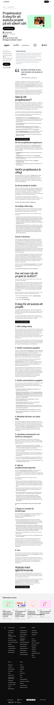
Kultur (21, 675)
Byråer (33, 655)
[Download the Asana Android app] (18, 702)
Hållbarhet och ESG (23, 687)
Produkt (33, 638)
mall (25, 263)
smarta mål (19, 290)
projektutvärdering (30, 426)
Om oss (21, 664)
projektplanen (30, 350)
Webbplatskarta (11, 688)
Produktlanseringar (23, 644)
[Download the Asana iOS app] (11, 702)
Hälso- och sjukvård (35, 642)
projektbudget (18, 393)
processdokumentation (38, 392)
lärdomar (28, 109)
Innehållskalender (23, 632)
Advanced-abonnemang (13, 642)
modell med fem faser (36, 145)
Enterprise (10, 644)
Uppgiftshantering (23, 652)
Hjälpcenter (10, 664)
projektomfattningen (37, 295)
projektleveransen (32, 117)
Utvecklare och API (11, 684)
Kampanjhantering (23, 630)
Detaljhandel (34, 644)
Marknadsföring (35, 632)
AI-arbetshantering (11, 648)
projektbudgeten (28, 127)
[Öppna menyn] (50, 2)
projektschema (26, 393)
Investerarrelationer (23, 679)
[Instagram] (31, 700)
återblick (23, 426)
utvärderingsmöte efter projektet (26, 470)
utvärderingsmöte (19, 243)
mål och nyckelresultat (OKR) (30, 288)
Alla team (33, 657)
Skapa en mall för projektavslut (22, 139)
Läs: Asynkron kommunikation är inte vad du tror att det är (26, 268)
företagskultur (36, 554)
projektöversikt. (37, 155)
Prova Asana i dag (8, 28)
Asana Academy (11, 669)
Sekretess (22, 683)
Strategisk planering (24, 648)
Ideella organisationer (36, 653)
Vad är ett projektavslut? (7, 51)
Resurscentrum (11, 675)
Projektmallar (10, 680)
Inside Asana (22, 673)
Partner (9, 686)
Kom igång (46, 1)
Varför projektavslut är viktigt (7, 53)
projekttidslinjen (25, 297)
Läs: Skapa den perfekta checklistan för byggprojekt (25, 202)
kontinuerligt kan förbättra (20, 249)
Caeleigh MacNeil (8, 32)
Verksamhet (34, 634)
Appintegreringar (11, 646)
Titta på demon (6, 67)
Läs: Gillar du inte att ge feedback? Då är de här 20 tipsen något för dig (28, 504)
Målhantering (22, 636)
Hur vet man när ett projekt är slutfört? (7, 56)
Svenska (20, 699)
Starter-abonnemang (12, 640)
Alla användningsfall (24, 654)
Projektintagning (23, 650)
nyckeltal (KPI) (39, 288)
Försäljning (34, 640)
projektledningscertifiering (30, 85)
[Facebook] (33, 700)
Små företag (34, 630)
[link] (4, 7)
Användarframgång (12, 682)
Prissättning (10, 638)
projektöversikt (27, 514)
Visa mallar (6, 64)
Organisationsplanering (24, 642)
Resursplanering (23, 646)
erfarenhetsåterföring (31, 263)
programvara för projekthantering (21, 354)
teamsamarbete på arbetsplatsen (21, 555)
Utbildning (34, 649)
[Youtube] (34, 700)
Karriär (21, 671)
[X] (27, 700)
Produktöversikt (11, 630)
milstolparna (33, 175)
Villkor (41, 699)
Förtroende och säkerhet (24, 681)
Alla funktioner (11, 632)
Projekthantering (11, 650)
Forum (9, 673)
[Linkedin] (29, 700)
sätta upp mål (19, 286)
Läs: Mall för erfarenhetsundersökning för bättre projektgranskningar (28, 112)
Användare (22, 669)
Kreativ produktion (23, 634)
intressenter (36, 129)
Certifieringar (10, 671)
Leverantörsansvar (23, 685)
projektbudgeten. (27, 299)
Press (21, 677)
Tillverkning (34, 651)
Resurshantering (11, 652)
